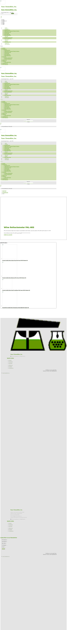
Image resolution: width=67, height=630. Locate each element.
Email (3, 547)
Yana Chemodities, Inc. (9, 10)
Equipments (7, 30)
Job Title (4, 543)
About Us (4, 60)
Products (6, 28)
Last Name (4, 541)
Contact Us (5, 63)
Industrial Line (7, 32)
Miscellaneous (7, 35)
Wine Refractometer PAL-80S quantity (12, 233)
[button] (28, 46)
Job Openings (7, 42)
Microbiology (7, 34)
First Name (4, 539)
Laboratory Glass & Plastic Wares (11, 31)
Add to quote (8, 234)
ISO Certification (8, 38)
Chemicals (6, 33)
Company (4, 545)
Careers (6, 40)
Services (6, 36)
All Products (7, 44)
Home (3, 48)
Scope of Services (8, 37)
